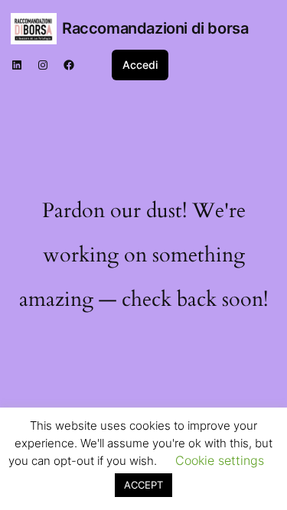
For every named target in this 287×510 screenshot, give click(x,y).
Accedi (140, 64)
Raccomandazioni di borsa (155, 28)
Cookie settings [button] (219, 460)
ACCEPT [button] (143, 485)
